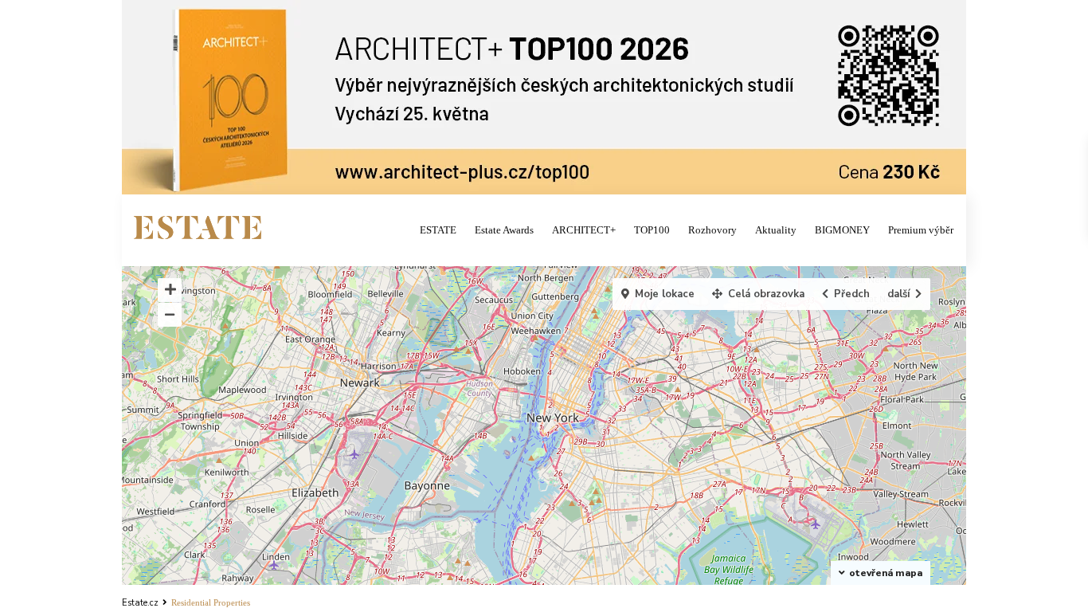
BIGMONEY (842, 230)
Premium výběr (920, 230)
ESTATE (438, 230)
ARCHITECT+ (584, 230)
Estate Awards (504, 230)
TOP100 (652, 230)
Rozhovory (712, 230)
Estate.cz (140, 603)
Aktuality (775, 230)
